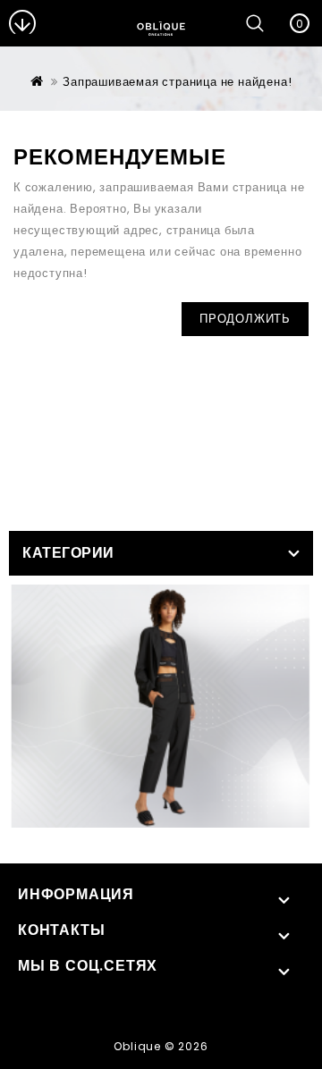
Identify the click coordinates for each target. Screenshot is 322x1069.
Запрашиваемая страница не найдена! (177, 81)
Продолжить (245, 318)
